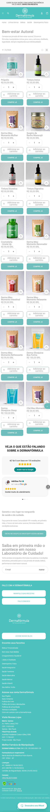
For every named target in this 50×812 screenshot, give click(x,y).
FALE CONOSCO (24, 601)
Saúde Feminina (8, 672)
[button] (32, 805)
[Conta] (41, 13)
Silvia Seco (17, 789)
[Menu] (3, 13)
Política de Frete (8, 701)
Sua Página (6, 696)
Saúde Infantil (7, 683)
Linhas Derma (13, 22)
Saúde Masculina (8, 675)
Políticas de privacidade (11, 707)
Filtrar (8, 50)
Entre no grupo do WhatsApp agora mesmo (24, 534)
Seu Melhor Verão (8, 687)
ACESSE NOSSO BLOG (23, 636)
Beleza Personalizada (10, 648)
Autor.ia (19, 791)
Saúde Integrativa (8, 668)
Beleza (22, 22)
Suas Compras (7, 699)
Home (4, 22)
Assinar (42, 570)
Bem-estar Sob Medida (10, 652)
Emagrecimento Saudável (11, 656)
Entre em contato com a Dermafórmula (16, 712)
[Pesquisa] (8, 13)
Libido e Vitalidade (9, 660)
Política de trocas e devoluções (13, 704)
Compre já (12, 102)
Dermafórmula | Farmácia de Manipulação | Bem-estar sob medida (28, 798)
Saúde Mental (7, 679)
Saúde (29, 22)
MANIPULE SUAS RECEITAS (23, 593)
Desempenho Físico (41, 22)
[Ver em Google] (7, 482)
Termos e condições (9, 710)
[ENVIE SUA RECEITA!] (47, 406)
